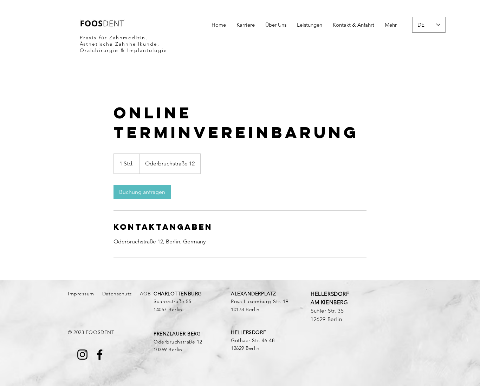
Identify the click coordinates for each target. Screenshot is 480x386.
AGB (145, 293)
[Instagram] (82, 354)
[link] (142, 192)
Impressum (81, 293)
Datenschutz (117, 293)
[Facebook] (99, 354)
